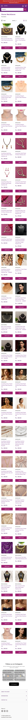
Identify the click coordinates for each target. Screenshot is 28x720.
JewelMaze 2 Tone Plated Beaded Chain (21, 270)
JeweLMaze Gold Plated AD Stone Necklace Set (20, 154)
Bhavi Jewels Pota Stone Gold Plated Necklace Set (7, 39)
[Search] (25, 9)
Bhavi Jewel (4, 324)
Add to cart (7, 47)
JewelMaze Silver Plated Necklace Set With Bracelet (6, 501)
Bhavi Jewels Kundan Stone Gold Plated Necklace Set (6, 587)
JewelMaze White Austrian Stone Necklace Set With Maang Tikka (20, 473)
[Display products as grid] (24, 20)
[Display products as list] (26, 20)
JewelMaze (17, 36)
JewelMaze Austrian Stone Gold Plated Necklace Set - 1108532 (6, 271)
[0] (25, 6)
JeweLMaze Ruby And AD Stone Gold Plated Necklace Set (6, 183)
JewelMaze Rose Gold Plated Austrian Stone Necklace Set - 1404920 (20, 328)
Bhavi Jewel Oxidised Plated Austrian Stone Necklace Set (6, 328)
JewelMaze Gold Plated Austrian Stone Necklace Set (20, 385)
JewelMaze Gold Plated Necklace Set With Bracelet (6, 529)
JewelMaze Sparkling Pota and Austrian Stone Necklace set (6, 155)
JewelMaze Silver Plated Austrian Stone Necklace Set (20, 357)
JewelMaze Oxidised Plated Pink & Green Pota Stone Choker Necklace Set (19, 241)
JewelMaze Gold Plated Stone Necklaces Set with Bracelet (7, 473)
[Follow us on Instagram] (5, 711)
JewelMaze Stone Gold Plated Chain (6, 298)
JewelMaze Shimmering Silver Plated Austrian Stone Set (6, 559)
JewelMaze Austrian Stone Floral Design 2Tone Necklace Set (5, 69)
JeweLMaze (17, 151)
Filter (4, 20)
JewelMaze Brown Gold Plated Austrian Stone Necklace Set (20, 69)
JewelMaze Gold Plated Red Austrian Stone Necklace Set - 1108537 (20, 299)
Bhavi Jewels (4, 36)
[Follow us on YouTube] (7, 711)
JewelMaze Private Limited (6, 717)
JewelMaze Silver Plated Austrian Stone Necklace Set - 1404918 (6, 357)
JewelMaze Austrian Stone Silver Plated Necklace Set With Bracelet (5, 443)
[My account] (23, 6)
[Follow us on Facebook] (2, 711)
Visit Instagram (14, 684)
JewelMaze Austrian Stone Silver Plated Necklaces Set (19, 501)
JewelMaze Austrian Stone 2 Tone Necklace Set (20, 40)
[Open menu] (2, 5)
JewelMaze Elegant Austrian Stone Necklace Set (20, 97)
